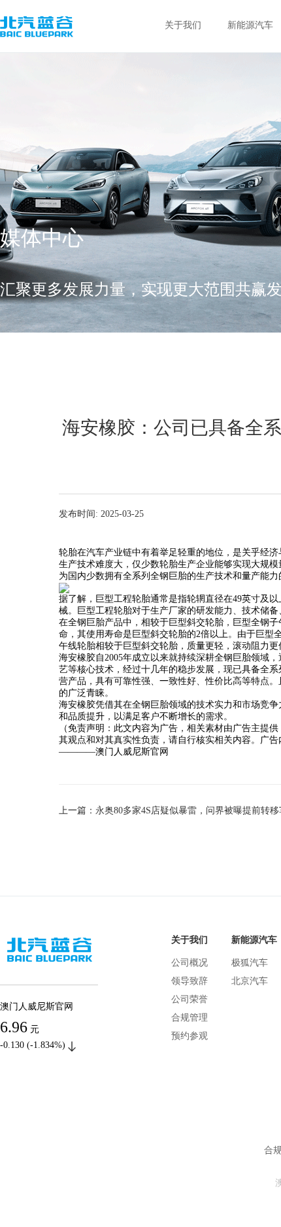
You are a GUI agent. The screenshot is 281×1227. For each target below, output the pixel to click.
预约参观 (189, 1036)
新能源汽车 (250, 25)
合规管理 (189, 1017)
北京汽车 (249, 981)
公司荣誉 (189, 999)
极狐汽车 (249, 963)
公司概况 (189, 963)
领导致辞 (189, 981)
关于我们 (183, 25)
